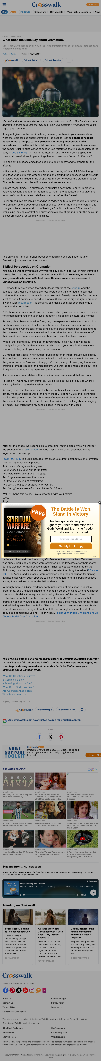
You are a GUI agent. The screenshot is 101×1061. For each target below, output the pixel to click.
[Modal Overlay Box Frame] (50, 530)
